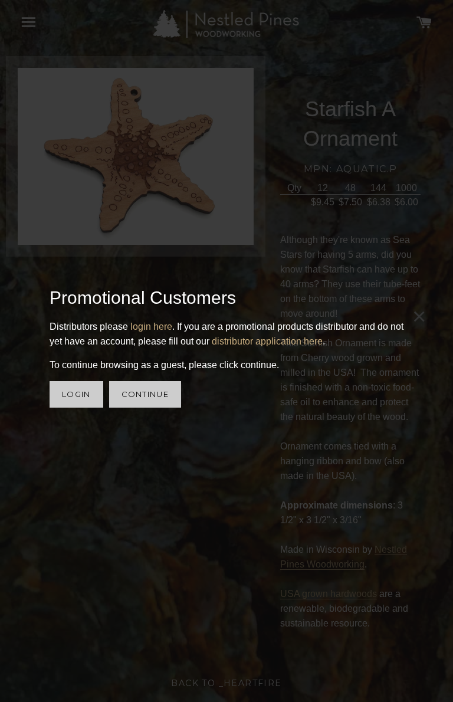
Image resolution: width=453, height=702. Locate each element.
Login (76, 394)
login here (151, 327)
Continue (145, 394)
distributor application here (267, 341)
